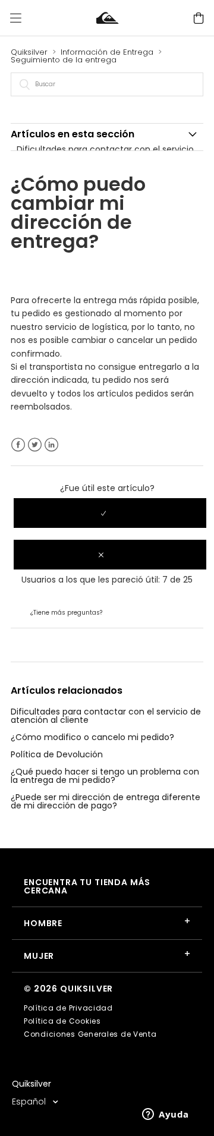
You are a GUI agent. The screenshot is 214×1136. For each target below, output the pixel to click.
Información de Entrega (107, 52)
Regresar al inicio (45, 644)
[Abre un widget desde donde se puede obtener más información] (165, 1115)
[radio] (110, 513)
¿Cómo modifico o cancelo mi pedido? (92, 737)
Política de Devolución (57, 754)
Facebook (18, 445)
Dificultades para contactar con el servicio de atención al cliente (106, 716)
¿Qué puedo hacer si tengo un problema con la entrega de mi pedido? (105, 776)
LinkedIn (51, 445)
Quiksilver (29, 52)
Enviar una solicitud (144, 612)
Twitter (34, 445)
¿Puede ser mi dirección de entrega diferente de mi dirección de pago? (105, 801)
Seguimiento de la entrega (64, 59)
